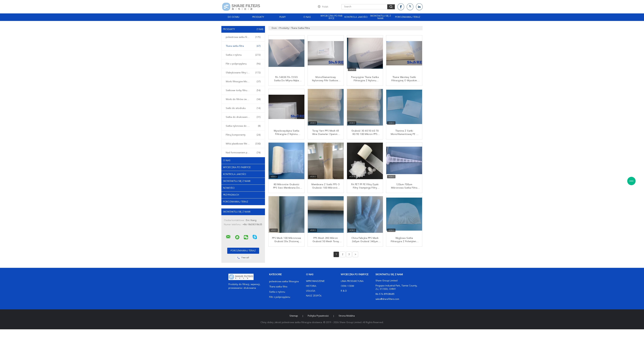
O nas (307, 17)
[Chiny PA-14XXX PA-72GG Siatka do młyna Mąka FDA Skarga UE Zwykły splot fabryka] (287, 53)
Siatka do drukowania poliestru (243, 117)
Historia (311, 286)
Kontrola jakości (355, 17)
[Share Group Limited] (228, 236)
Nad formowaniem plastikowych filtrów (244, 153)
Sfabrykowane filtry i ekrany (243, 73)
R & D (344, 291)
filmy (282, 17)
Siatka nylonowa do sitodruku (243, 126)
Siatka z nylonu (243, 55)
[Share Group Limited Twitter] (410, 6)
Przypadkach (231, 195)
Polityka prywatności (318, 316)
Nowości (228, 188)
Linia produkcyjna (352, 281)
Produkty (258, 17)
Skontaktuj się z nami (380, 17)
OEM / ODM (347, 286)
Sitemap (293, 316)
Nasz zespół (314, 296)
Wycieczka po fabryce (331, 17)
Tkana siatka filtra (243, 46)
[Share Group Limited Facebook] (400, 6)
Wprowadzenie (315, 281)
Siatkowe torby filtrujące (243, 90)
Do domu (233, 17)
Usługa (310, 291)
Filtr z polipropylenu (243, 64)
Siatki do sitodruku (243, 108)
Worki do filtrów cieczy (243, 99)
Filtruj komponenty (243, 135)
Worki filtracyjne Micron (243, 81)
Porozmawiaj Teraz (407, 17)
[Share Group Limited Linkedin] (419, 6)
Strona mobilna (347, 316)
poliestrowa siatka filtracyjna (243, 37)
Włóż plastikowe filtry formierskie (243, 144)
